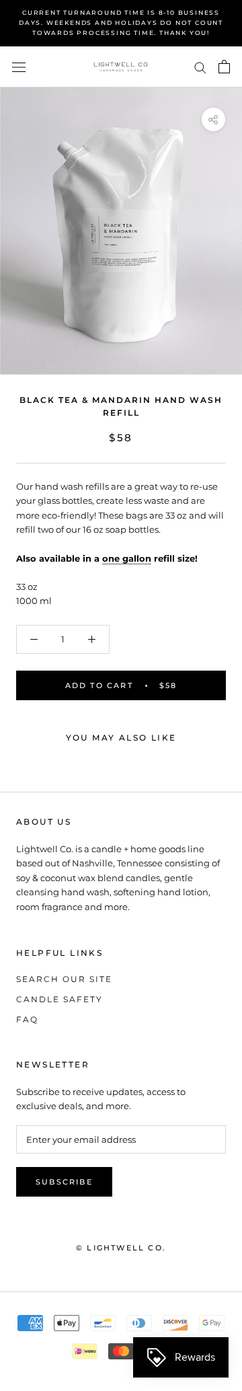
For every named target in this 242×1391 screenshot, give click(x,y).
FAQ (27, 1019)
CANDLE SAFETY (59, 999)
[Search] (200, 67)
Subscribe (64, 1182)
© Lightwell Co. (121, 1247)
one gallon (126, 558)
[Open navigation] (19, 67)
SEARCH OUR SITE (64, 979)
